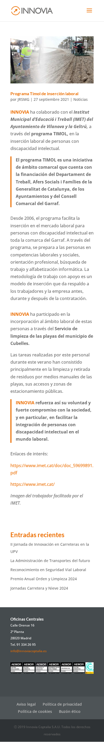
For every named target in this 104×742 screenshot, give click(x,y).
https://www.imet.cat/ (32, 484)
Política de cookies (35, 711)
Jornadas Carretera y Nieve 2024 (39, 588)
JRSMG (23, 99)
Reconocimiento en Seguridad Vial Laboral (48, 569)
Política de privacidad (62, 704)
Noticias (80, 99)
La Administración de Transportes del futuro (50, 560)
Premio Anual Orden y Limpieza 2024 (43, 578)
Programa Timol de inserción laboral (44, 93)
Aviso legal (26, 704)
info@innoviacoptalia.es (28, 651)
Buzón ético (70, 711)
